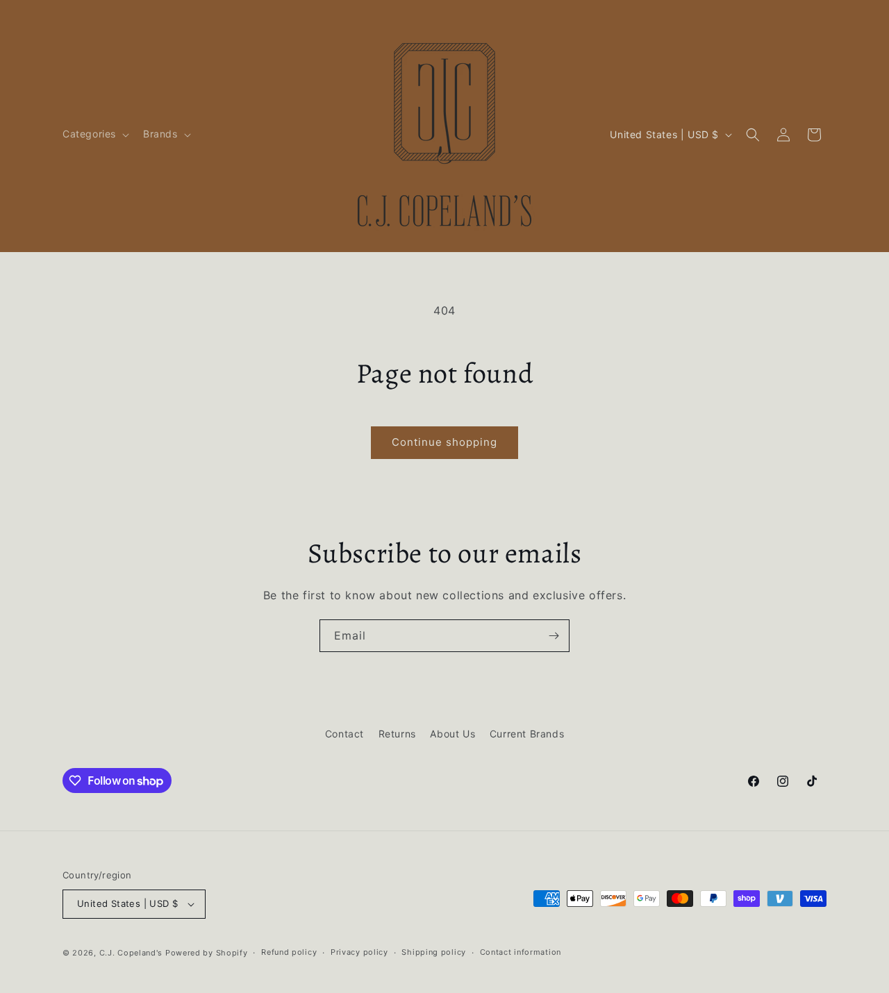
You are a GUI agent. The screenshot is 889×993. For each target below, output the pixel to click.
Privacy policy (359, 952)
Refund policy (289, 952)
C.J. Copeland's (131, 953)
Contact (344, 734)
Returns (397, 734)
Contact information (520, 952)
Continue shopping (444, 442)
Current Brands (527, 734)
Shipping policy (433, 952)
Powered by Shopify (206, 953)
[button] (94, 134)
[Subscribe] (553, 635)
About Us (452, 734)
